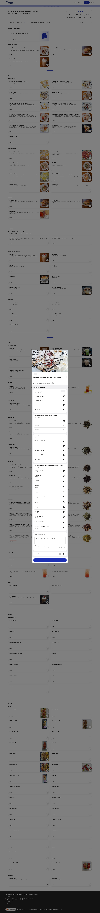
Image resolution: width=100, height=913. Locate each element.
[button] (50, 361)
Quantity (37, 554)
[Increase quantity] (64, 554)
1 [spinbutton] (62, 554)
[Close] (65, 352)
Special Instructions (40, 534)
